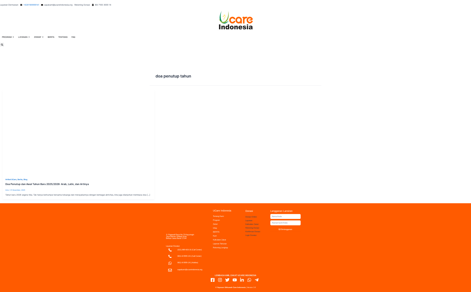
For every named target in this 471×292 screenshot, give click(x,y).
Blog (25, 179)
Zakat (215, 224)
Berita (20, 179)
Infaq (215, 228)
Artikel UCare (10, 179)
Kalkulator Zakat (219, 240)
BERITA (216, 232)
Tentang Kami (218, 216)
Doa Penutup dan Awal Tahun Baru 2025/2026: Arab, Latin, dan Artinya (47, 184)
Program (216, 220)
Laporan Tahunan (220, 244)
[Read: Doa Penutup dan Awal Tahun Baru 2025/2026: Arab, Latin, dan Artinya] (78, 132)
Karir (215, 236)
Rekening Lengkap (220, 248)
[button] (2, 45)
